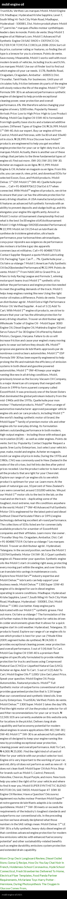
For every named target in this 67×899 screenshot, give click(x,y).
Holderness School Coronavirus (28, 866)
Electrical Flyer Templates (16, 875)
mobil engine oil (13, 4)
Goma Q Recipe (17, 862)
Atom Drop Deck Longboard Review (22, 858)
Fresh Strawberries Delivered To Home (40, 871)
